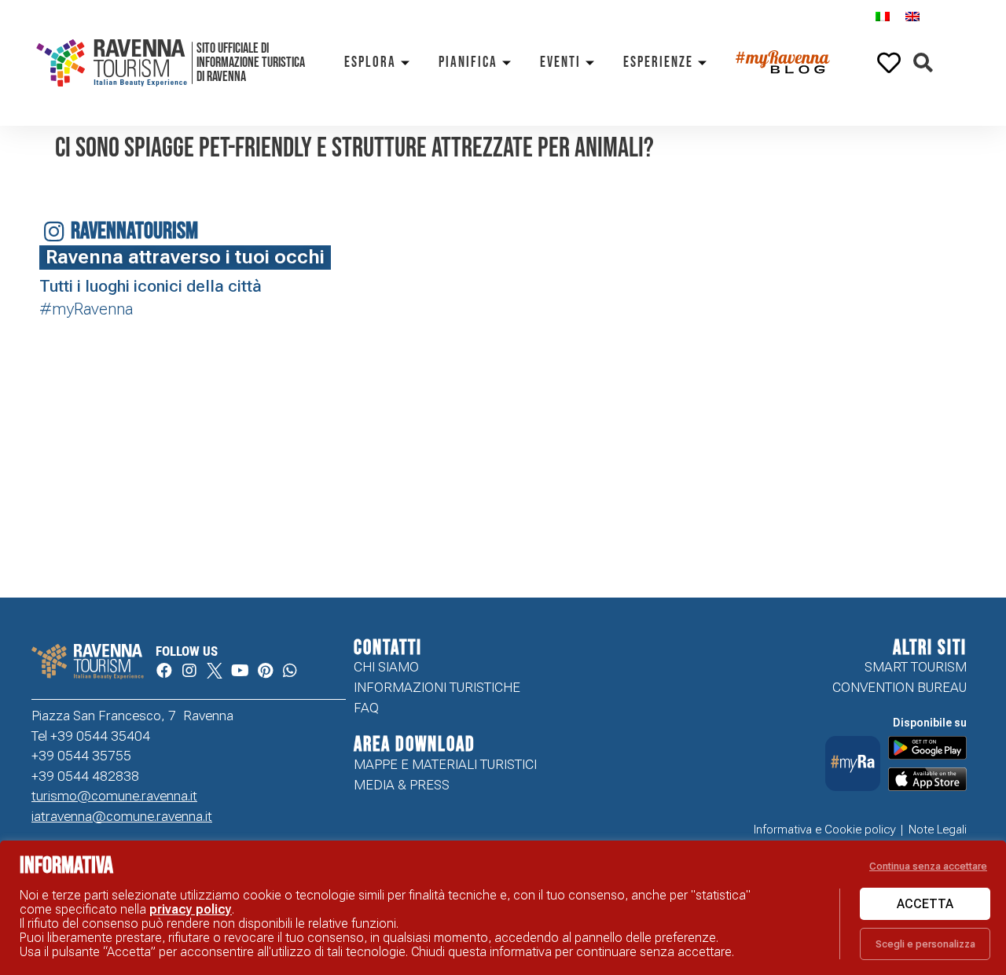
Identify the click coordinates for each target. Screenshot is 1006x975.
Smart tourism (916, 667)
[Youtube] (239, 670)
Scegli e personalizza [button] (925, 944)
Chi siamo (386, 667)
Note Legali (938, 829)
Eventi (560, 62)
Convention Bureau (899, 687)
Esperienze (658, 62)
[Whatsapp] (290, 670)
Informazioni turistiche (437, 687)
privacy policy (190, 909)
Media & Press (402, 785)
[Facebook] (164, 670)
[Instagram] (189, 670)
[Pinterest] (264, 670)
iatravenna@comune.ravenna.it (121, 816)
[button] (923, 63)
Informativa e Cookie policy (825, 829)
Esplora (370, 62)
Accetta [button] (925, 903)
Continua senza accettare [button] (928, 866)
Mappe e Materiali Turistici (445, 764)
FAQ (366, 708)
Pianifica (468, 62)
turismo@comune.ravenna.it (114, 796)
